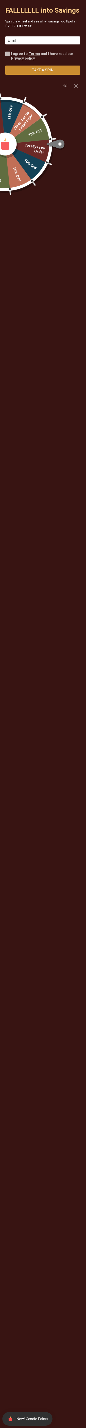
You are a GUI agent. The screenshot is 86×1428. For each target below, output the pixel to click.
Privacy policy (23, 58)
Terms (34, 54)
